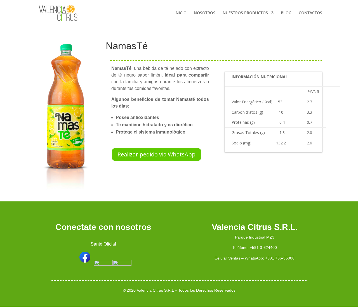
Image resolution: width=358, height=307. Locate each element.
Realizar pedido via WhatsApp (156, 154)
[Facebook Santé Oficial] (84, 264)
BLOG (286, 13)
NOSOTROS (204, 13)
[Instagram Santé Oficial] (103, 264)
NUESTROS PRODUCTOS (245, 13)
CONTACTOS (310, 13)
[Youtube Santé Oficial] (122, 264)
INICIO (181, 13)
